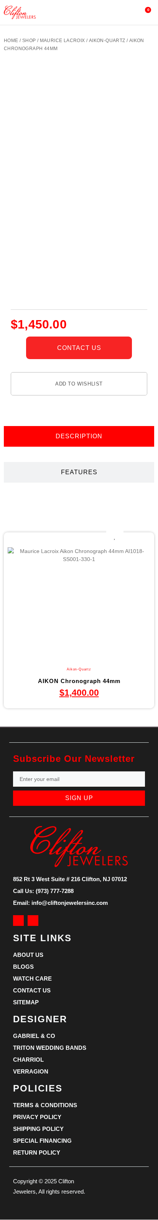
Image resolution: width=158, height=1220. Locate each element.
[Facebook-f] (18, 920)
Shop (29, 40)
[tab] (79, 436)
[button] (71, 12)
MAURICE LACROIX (62, 40)
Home (11, 40)
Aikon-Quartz (107, 40)
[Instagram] (33, 920)
